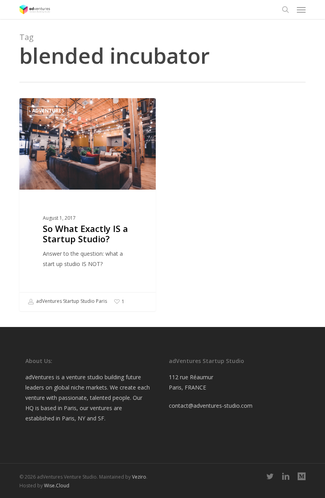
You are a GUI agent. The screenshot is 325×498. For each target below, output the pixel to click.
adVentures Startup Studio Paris (71, 301)
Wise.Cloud (56, 485)
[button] (301, 9)
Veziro (139, 476)
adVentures (48, 110)
